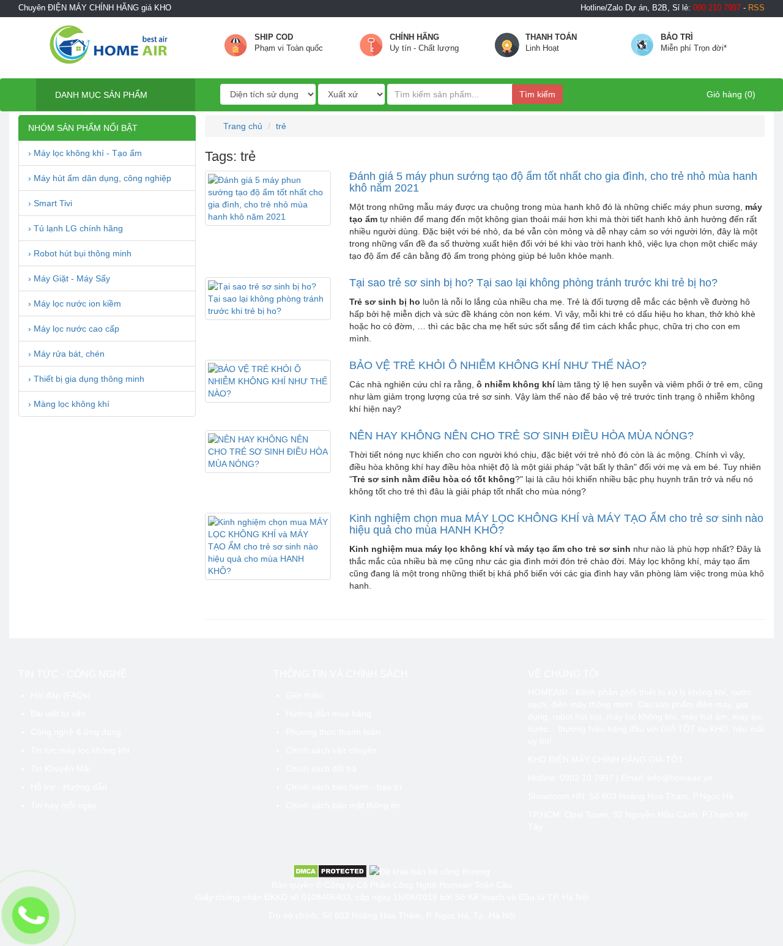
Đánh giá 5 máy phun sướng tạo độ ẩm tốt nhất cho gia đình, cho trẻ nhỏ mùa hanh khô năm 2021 (553, 182)
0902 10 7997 (587, 778)
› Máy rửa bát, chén (66, 354)
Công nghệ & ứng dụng (76, 732)
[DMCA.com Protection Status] (330, 871)
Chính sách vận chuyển (331, 750)
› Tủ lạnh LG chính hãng (75, 228)
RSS (756, 8)
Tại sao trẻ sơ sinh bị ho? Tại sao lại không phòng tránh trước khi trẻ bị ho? (533, 283)
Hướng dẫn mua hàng (328, 713)
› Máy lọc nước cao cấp (73, 328)
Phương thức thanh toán (333, 732)
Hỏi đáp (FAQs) (61, 695)
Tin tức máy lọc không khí (80, 750)
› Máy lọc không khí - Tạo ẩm (85, 153)
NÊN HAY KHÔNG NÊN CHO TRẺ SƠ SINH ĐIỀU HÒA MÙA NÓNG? (521, 436)
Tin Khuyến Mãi (61, 768)
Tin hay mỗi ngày (64, 805)
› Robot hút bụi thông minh (80, 253)
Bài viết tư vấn (58, 713)
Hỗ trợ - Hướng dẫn (69, 787)
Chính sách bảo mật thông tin (343, 805)
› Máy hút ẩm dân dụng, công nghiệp (99, 178)
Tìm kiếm (537, 94)
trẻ (281, 126)
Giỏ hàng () (729, 94)
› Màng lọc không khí (68, 404)
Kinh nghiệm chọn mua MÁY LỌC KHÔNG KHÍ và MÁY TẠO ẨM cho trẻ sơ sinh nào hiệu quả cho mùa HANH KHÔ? (556, 524)
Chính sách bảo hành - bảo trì (344, 787)
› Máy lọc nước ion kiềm (74, 303)
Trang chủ (241, 126)
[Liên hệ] (30, 915)
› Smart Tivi (50, 203)
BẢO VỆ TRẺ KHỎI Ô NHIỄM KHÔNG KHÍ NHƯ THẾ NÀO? (498, 365)
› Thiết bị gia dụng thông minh (86, 379)
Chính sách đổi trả (321, 768)
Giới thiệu (304, 695)
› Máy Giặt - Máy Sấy (69, 278)
